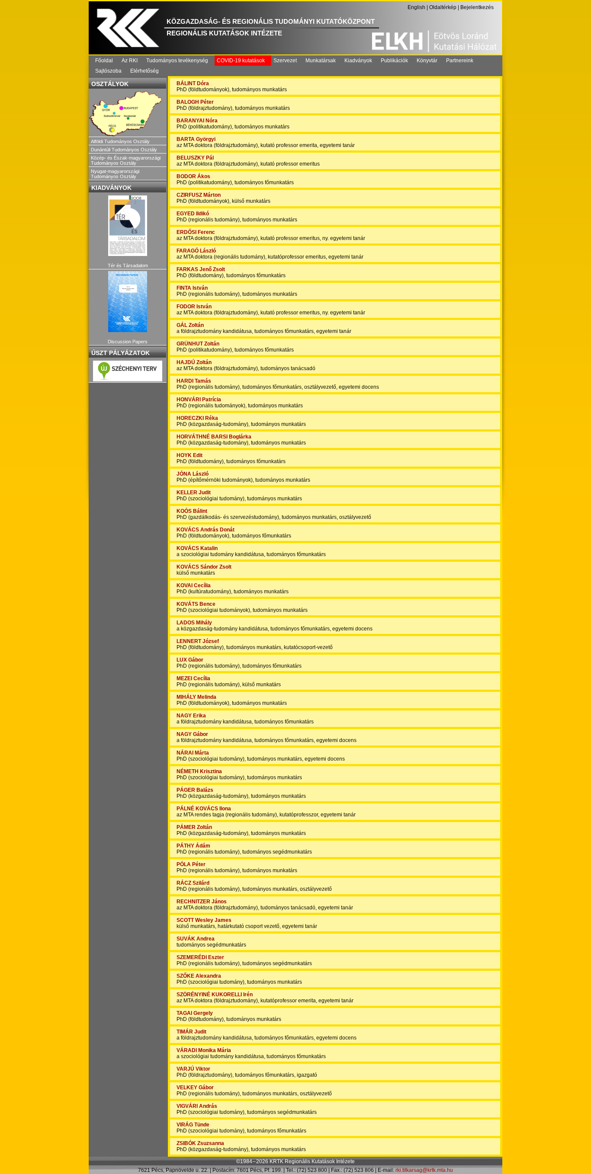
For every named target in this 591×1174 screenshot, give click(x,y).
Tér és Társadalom (128, 265)
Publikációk (394, 61)
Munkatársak (320, 61)
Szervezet (285, 61)
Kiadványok (358, 61)
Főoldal (104, 61)
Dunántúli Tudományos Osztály (124, 149)
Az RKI (130, 61)
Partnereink (459, 61)
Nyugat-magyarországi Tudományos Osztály (115, 174)
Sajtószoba (108, 71)
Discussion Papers (128, 341)
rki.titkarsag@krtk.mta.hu (424, 1170)
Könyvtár (427, 61)
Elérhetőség (144, 71)
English (416, 7)
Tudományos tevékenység (177, 61)
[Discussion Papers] (128, 301)
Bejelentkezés (477, 7)
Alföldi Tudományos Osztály (120, 141)
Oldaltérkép (442, 7)
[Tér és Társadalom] (128, 226)
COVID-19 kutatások (241, 61)
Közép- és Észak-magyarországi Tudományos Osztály (126, 160)
